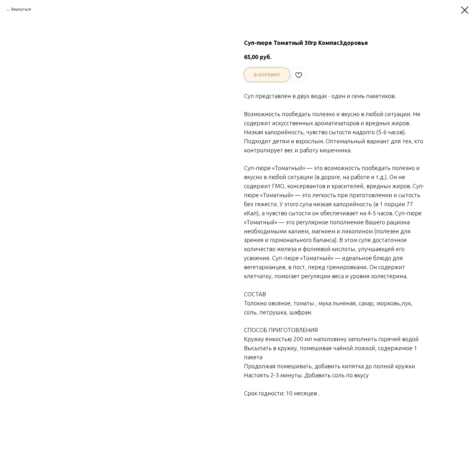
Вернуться (21, 9)
